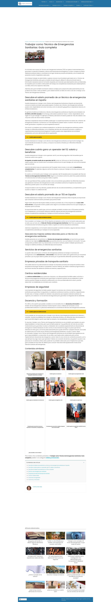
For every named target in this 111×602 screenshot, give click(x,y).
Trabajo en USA (56, 5)
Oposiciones (59, 2)
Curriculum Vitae (88, 5)
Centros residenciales (33, 475)
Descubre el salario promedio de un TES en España (41, 469)
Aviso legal (79, 598)
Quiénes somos (86, 598)
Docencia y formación (34, 479)
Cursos (51, 2)
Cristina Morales (37, 487)
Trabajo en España (68, 5)
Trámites (43, 2)
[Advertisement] (55, 24)
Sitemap (63, 598)
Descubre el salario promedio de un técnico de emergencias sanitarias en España (48, 465)
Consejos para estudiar (72, 2)
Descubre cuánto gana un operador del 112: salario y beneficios (44, 467)
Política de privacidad (71, 598)
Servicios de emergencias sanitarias (37, 471)
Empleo (78, 5)
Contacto (63, 600)
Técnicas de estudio (44, 5)
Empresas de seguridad (34, 477)
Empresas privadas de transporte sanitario (39, 473)
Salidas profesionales (86, 2)
